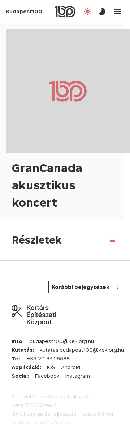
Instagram (77, 376)
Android (70, 367)
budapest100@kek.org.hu (62, 341)
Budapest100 (24, 11)
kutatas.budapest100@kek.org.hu (82, 350)
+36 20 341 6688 (48, 358)
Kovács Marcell (53, 422)
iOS (51, 367)
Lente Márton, (99, 414)
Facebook (47, 376)
